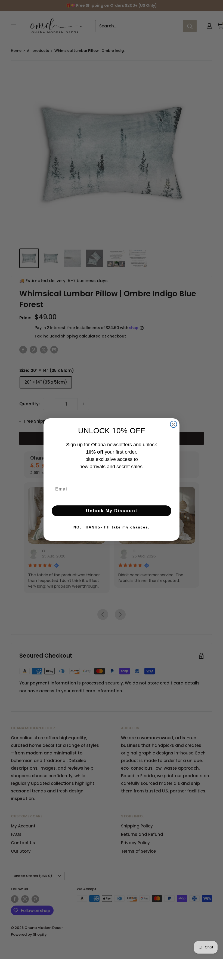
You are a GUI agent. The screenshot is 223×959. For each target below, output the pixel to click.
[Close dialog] (173, 424)
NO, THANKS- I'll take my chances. (111, 527)
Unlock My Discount (111, 510)
